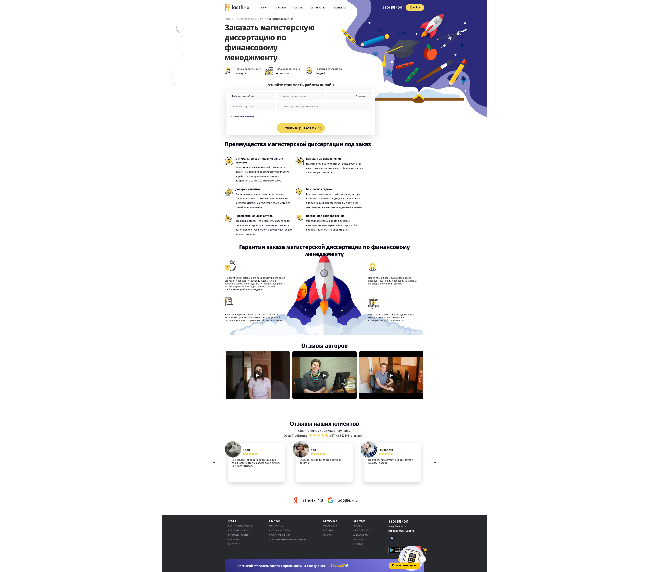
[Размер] (340, 97)
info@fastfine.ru (397, 526)
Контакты (340, 7)
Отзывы (299, 7)
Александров (360, 535)
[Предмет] (301, 97)
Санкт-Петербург (362, 530)
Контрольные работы (240, 525)
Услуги (264, 7)
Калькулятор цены (404, 565)
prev (214, 462)
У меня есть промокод (243, 117)
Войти (416, 7)
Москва (357, 525)
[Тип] (362, 97)
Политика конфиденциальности (288, 539)
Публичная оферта (279, 535)
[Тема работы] (324, 108)
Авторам (327, 535)
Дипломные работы (239, 530)
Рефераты (233, 539)
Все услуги (234, 544)
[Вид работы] (252, 97)
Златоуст (358, 544)
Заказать (281, 7)
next (435, 462)
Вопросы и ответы (279, 530)
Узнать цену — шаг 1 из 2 (300, 128)
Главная (229, 19)
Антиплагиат (319, 7)
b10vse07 (336, 566)
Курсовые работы (238, 535)
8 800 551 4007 (392, 7)
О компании (330, 525)
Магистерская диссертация (250, 19)
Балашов (358, 539)
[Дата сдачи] (252, 108)
